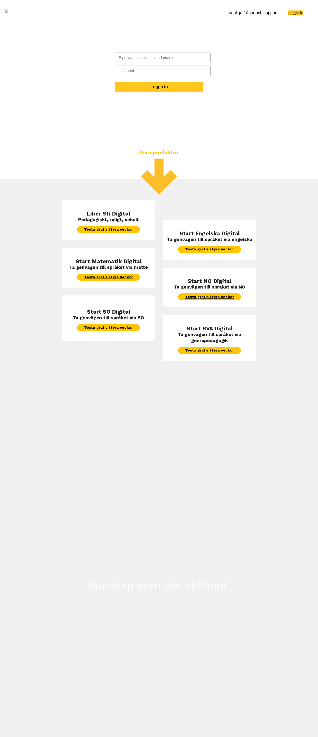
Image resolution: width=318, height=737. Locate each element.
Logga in (295, 12)
